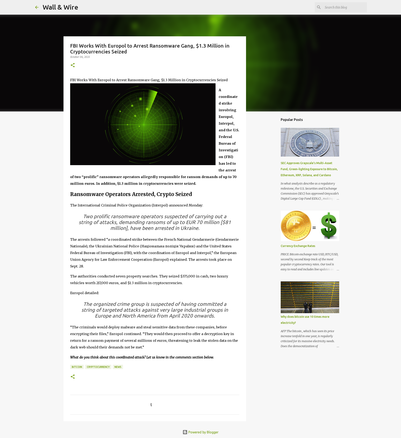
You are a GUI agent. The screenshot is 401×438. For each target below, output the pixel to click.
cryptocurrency (98, 367)
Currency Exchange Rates (298, 246)
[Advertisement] (267, 180)
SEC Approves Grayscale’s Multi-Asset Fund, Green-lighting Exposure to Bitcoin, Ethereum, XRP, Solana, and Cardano (309, 169)
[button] (72, 65)
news (117, 367)
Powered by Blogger (203, 432)
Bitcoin (77, 367)
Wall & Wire (60, 7)
